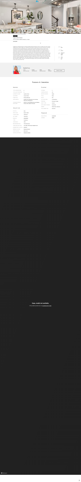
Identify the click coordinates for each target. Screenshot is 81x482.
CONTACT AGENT (59, 70)
